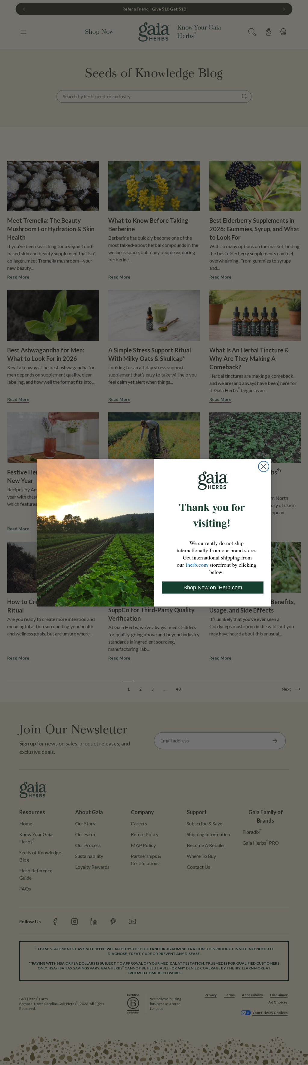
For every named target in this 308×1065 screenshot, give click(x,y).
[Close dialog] (214, 463)
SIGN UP (154, 587)
